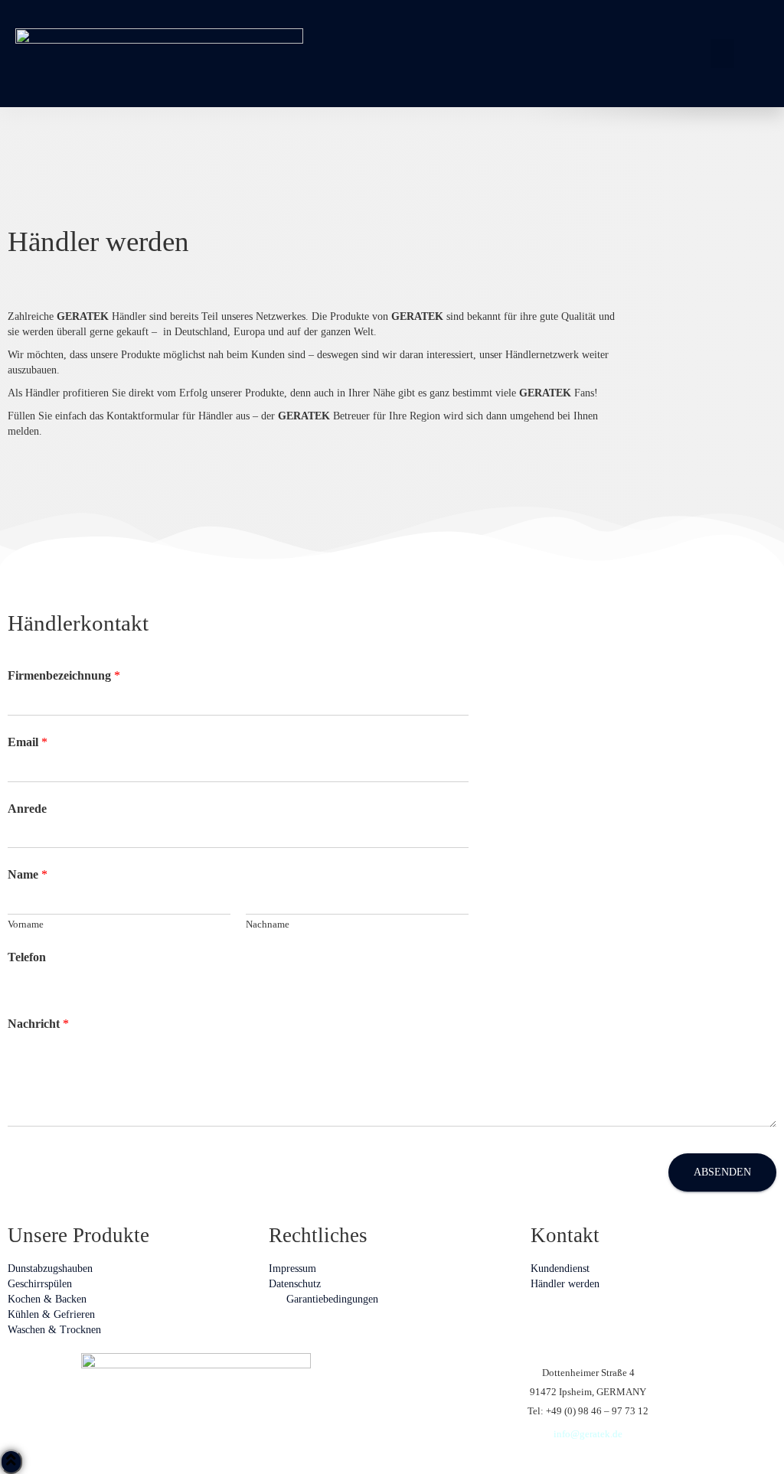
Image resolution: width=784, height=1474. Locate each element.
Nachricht (38, 1023)
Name (27, 874)
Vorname (26, 924)
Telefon (27, 957)
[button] (722, 53)
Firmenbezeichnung (64, 675)
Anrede (27, 808)
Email (27, 741)
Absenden (722, 1172)
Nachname (267, 924)
